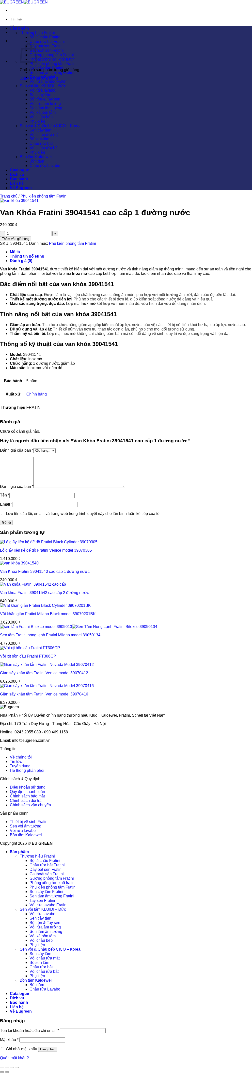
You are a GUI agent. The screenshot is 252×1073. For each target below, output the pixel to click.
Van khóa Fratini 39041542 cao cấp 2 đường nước (44, 593)
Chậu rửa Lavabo (45, 166)
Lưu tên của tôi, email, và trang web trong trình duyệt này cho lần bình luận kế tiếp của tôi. (83, 514)
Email (6, 504)
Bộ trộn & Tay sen (45, 99)
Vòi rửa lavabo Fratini (48, 81)
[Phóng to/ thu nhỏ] (2, 1067)
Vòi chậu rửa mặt (45, 134)
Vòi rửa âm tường (45, 103)
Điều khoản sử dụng (28, 787)
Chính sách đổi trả (26, 800)
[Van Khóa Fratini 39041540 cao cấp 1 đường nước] (19, 563)
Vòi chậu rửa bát (44, 148)
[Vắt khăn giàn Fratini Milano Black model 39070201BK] (45, 605)
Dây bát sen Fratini (46, 46)
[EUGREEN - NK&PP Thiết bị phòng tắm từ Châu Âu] (24, 2)
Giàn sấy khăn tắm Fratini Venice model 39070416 (44, 694)
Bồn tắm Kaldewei (36, 157)
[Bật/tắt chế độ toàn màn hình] (7, 1067)
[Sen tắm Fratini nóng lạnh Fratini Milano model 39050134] (78, 627)
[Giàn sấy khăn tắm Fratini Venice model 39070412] (47, 664)
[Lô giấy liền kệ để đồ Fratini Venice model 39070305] (48, 542)
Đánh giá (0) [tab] (21, 261)
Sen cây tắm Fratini (46, 68)
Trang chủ (8, 196)
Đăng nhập (47, 1049)
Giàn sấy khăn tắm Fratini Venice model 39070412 (44, 673)
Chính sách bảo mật (27, 796)
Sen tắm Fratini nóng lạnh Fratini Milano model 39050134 (50, 635)
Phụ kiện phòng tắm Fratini (53, 64)
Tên (4, 495)
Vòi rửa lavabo (42, 90)
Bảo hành (19, 179)
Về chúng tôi (21, 757)
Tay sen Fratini (42, 77)
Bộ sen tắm (39, 139)
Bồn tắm (37, 161)
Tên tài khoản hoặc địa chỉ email (29, 1030)
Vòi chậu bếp (41, 117)
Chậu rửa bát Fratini (47, 41)
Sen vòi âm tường (25, 826)
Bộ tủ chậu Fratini (45, 37)
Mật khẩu (9, 1040)
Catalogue (19, 170)
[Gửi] (12, 25)
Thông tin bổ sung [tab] (27, 256)
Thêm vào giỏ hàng (15, 239)
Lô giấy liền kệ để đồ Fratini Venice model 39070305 (46, 550)
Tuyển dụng (20, 766)
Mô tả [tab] (15, 252)
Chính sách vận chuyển (30, 805)
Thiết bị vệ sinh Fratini (29, 822)
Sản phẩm (19, 28)
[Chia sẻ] (12, 1067)
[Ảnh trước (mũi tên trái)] (2, 1072)
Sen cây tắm (40, 95)
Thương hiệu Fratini (37, 33)
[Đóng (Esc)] (17, 1067)
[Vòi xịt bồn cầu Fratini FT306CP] (30, 648)
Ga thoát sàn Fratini (47, 50)
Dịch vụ (17, 174)
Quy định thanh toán (27, 792)
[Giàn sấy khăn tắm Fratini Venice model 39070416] (47, 686)
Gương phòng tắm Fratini (52, 55)
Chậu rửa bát (41, 143)
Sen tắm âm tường (46, 108)
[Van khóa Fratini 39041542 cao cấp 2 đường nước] (33, 584)
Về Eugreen (21, 188)
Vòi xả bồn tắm (43, 112)
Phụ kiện (37, 121)
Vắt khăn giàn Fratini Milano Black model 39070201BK (48, 614)
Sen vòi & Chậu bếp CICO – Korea (50, 126)
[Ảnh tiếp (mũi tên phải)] (7, 1072)
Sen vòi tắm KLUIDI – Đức (43, 86)
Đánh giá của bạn (16, 450)
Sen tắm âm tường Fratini (52, 72)
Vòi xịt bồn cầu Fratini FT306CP (28, 656)
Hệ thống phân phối (27, 770)
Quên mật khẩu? (14, 1058)
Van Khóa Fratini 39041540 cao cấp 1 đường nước (45, 571)
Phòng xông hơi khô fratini (53, 59)
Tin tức (16, 761)
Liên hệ (17, 183)
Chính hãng (36, 394)
